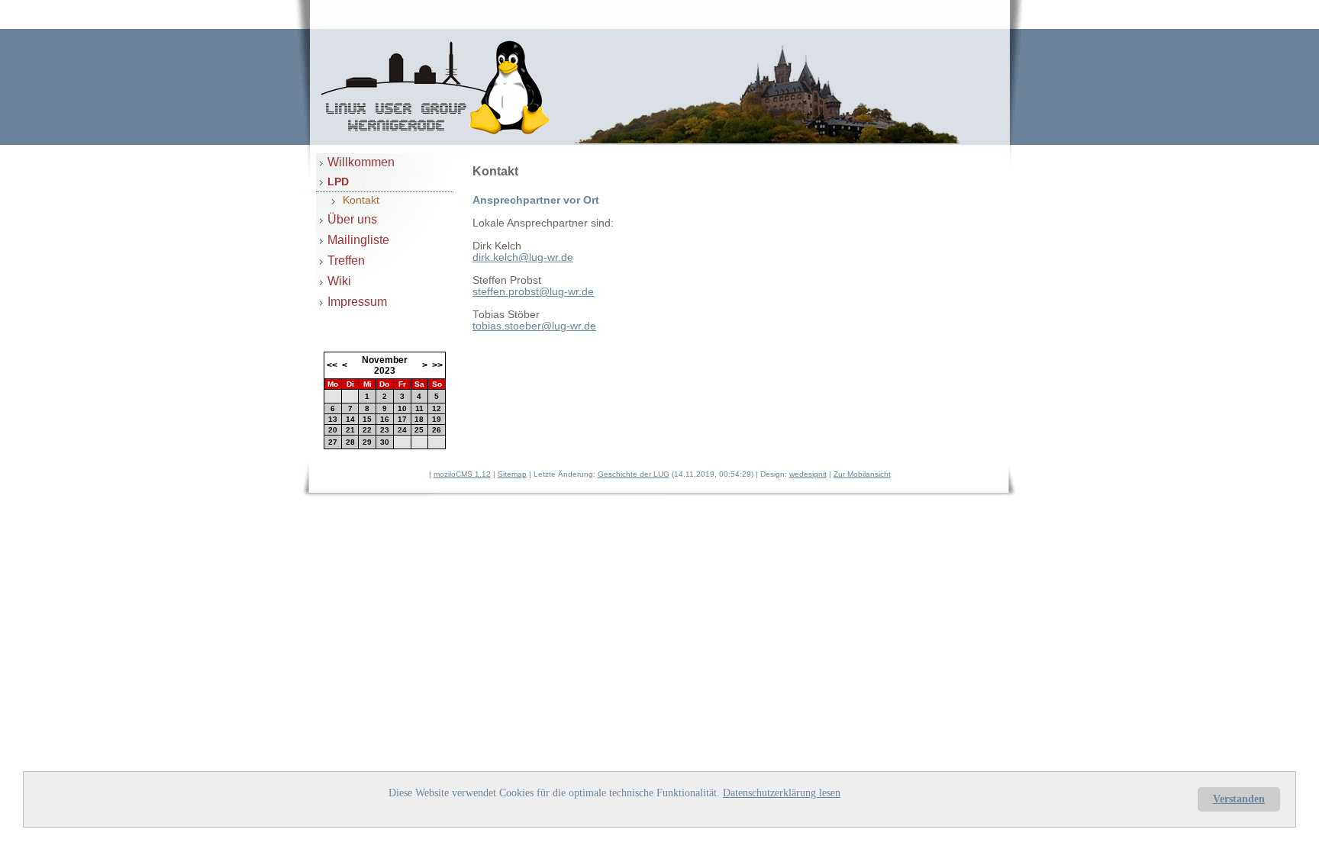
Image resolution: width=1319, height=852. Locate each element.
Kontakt (361, 200)
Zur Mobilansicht (862, 474)
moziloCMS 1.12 (462, 474)
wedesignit (808, 474)
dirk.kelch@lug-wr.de (522, 257)
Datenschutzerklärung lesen (781, 793)
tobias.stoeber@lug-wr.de (534, 326)
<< (332, 365)
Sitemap (512, 474)
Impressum (357, 301)
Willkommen (361, 162)
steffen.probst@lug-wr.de (533, 291)
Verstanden (1239, 799)
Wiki (339, 281)
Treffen (346, 260)
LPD (338, 181)
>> (437, 365)
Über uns (352, 219)
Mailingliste (358, 239)
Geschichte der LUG (633, 474)
